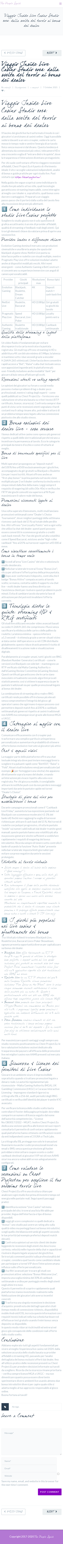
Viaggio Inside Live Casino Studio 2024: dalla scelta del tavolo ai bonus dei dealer (31, 72)
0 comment (34, 87)
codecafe (7, 87)
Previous (15, 53)
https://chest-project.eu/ (28, 177)
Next (50, 53)
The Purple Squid (43, 1537)
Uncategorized (20, 87)
